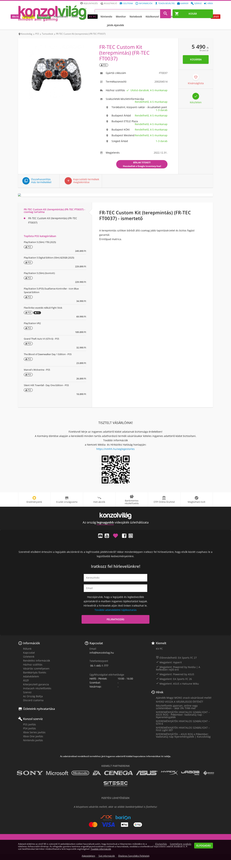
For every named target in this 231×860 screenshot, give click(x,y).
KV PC (92, 16)
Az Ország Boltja (33, 696)
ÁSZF (26, 680)
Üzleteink (128, 3)
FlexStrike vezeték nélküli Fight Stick (43, 307)
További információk (101, 848)
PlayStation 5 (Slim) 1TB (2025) (40, 242)
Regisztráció (110, 3)
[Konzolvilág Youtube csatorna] (107, 536)
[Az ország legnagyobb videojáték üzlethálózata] (52, 13)
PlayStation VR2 (32, 323)
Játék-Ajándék (115, 25)
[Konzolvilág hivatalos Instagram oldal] (130, 536)
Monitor (121, 16)
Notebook (136, 16)
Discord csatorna (33, 700)
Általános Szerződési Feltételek (133, 855)
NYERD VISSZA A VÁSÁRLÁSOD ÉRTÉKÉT (179, 701)
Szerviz (198, 3)
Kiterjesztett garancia (36, 684)
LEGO (215, 16)
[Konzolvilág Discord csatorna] (100, 536)
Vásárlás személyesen (36, 668)
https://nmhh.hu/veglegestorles (115, 449)
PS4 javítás (29, 728)
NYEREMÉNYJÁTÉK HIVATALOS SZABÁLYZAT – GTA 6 (183, 722)
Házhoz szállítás (32, 664)
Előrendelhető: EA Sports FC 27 (176, 657)
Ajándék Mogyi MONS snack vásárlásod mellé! (184, 697)
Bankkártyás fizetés (34, 672)
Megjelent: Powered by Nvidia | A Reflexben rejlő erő (178, 668)
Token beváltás (166, 3)
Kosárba (196, 59)
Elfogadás (203, 845)
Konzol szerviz (33, 719)
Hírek (210, 3)
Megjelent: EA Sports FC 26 (174, 679)
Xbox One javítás (33, 736)
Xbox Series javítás (34, 732)
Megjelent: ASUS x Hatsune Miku (177, 683)
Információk (145, 3)
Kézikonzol (152, 16)
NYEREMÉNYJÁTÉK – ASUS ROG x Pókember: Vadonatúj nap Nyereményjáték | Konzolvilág (183, 735)
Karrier (184, 3)
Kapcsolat (29, 652)
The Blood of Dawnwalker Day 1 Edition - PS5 (47, 354)
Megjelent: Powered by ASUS (175, 674)
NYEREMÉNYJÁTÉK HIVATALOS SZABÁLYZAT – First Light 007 (183, 729)
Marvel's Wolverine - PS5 (37, 369)
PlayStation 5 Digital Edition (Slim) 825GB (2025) (49, 257)
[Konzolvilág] (115, 515)
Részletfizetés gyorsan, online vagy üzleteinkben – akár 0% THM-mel (177, 707)
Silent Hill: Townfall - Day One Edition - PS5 (46, 385)
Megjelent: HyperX (169, 662)
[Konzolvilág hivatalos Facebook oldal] (124, 536)
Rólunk (27, 648)
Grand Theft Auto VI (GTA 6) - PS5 (41, 338)
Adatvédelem (31, 676)
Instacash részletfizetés (37, 688)
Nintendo (106, 16)
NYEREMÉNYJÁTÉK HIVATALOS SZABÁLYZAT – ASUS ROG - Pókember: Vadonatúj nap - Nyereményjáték (183, 714)
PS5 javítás (29, 724)
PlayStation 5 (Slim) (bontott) (39, 273)
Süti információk (107, 855)
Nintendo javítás (33, 740)
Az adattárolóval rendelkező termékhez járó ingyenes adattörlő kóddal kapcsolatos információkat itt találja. (115, 756)
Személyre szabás (180, 844)
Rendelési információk (36, 660)
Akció (15, 16)
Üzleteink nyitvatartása (39, 709)
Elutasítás (161, 844)
